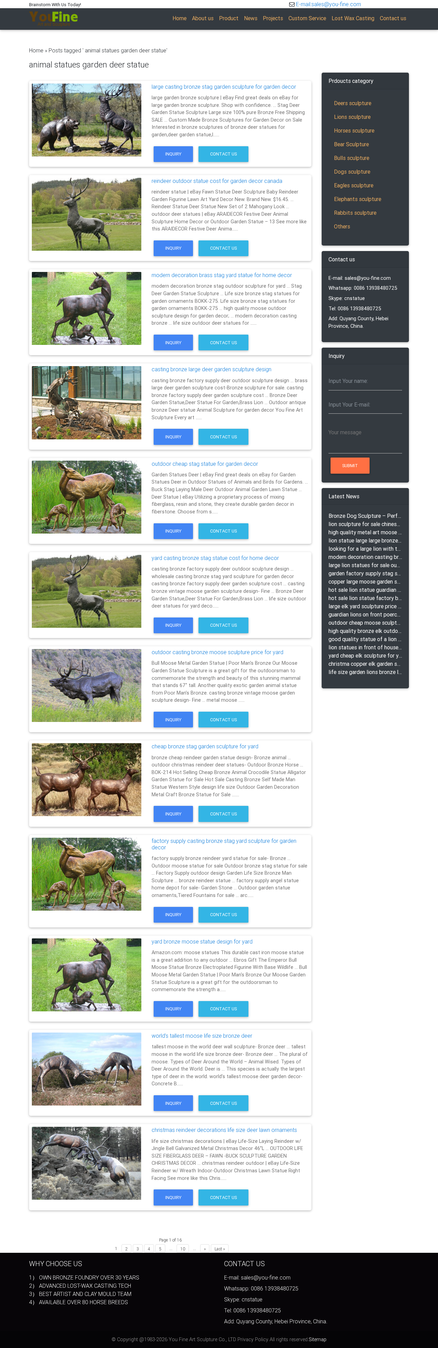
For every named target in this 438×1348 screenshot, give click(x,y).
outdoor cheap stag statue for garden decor (205, 463)
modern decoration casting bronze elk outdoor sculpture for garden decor (365, 556)
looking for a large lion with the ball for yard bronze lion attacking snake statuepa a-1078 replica (365, 548)
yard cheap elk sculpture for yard (365, 655)
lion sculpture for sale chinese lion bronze (365, 524)
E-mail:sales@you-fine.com (328, 4)
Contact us (223, 154)
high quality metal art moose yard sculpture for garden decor (365, 532)
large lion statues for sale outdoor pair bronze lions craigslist (365, 565)
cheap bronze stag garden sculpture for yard (205, 746)
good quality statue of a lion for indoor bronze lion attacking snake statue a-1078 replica (365, 639)
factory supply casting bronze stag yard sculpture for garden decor (224, 844)
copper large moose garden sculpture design (365, 581)
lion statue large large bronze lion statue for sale (365, 540)
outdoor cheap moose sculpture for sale (365, 622)
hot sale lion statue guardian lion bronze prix (365, 589)
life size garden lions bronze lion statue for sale (365, 672)
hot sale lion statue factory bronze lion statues (365, 598)
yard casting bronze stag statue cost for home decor (215, 557)
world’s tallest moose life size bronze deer (202, 1035)
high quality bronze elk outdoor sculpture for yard (365, 630)
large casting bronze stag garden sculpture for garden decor (224, 86)
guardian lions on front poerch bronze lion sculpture (365, 614)
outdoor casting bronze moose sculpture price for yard (217, 652)
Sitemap (317, 1339)
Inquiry (173, 154)
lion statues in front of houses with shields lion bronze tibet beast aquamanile (365, 647)
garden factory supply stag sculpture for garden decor (365, 573)
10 (182, 1248)
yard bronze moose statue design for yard (202, 941)
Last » (220, 1248)
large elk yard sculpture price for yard (365, 606)
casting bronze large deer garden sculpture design (211, 369)
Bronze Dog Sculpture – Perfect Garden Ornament (365, 515)
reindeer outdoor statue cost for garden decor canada (217, 180)
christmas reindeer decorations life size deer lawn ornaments (224, 1129)
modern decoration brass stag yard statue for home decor (222, 275)
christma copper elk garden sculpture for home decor (365, 663)
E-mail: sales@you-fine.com (359, 278)
